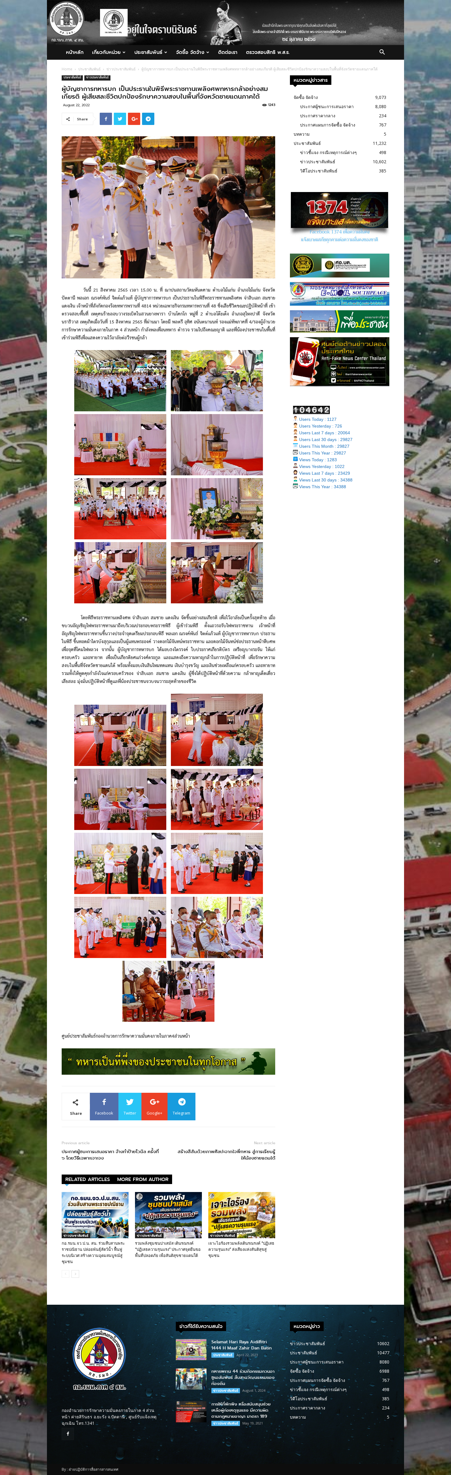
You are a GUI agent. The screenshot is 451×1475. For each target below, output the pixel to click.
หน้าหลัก (74, 52)
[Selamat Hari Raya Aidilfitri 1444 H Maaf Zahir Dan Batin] (191, 1349)
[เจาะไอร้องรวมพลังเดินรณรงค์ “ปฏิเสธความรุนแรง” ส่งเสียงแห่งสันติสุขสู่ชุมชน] (241, 1215)
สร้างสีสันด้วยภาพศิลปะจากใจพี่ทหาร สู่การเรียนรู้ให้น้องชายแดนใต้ (226, 1155)
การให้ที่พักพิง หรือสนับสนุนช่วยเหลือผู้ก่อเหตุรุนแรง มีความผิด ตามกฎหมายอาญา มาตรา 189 (241, 1410)
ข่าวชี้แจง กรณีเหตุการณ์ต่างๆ (328, 152)
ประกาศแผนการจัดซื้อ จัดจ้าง (327, 125)
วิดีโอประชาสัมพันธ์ (318, 171)
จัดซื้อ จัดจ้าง (190, 52)
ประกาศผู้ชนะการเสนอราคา (327, 106)
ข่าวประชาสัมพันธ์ (121, 69)
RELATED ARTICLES (87, 1179)
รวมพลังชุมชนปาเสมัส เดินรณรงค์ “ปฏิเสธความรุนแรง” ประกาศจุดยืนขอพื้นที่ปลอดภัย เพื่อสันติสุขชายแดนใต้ (168, 1249)
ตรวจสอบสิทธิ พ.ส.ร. (268, 52)
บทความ (302, 134)
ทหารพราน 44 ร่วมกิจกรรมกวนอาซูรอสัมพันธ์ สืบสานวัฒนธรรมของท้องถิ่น (243, 1377)
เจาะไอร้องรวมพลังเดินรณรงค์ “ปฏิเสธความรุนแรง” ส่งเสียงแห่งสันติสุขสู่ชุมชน (241, 1249)
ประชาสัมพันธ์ (148, 52)
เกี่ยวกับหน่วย (106, 52)
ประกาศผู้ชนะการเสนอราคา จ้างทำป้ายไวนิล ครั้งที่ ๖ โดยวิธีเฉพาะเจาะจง (110, 1155)
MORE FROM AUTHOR (142, 1179)
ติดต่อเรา (227, 52)
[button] (382, 53)
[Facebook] (68, 1434)
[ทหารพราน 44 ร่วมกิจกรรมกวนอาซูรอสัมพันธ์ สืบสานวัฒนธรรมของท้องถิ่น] (191, 1379)
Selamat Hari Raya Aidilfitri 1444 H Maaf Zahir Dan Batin (241, 1345)
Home (67, 69)
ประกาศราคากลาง (317, 116)
